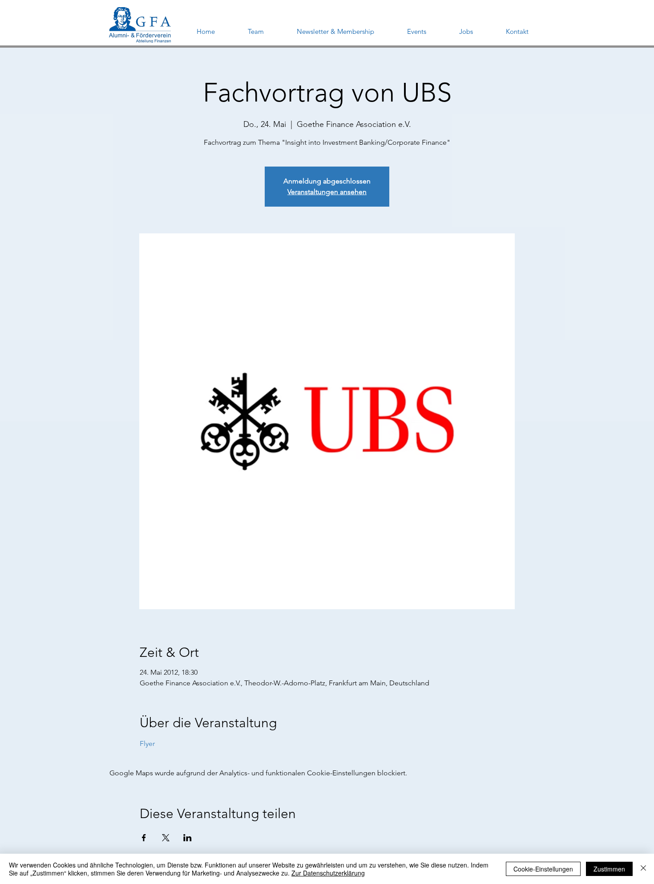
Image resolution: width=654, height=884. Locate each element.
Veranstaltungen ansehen (327, 191)
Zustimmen (609, 868)
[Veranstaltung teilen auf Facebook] (144, 837)
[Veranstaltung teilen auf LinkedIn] (187, 837)
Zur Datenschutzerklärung (328, 872)
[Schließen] (643, 869)
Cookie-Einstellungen (543, 868)
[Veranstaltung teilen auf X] (165, 837)
